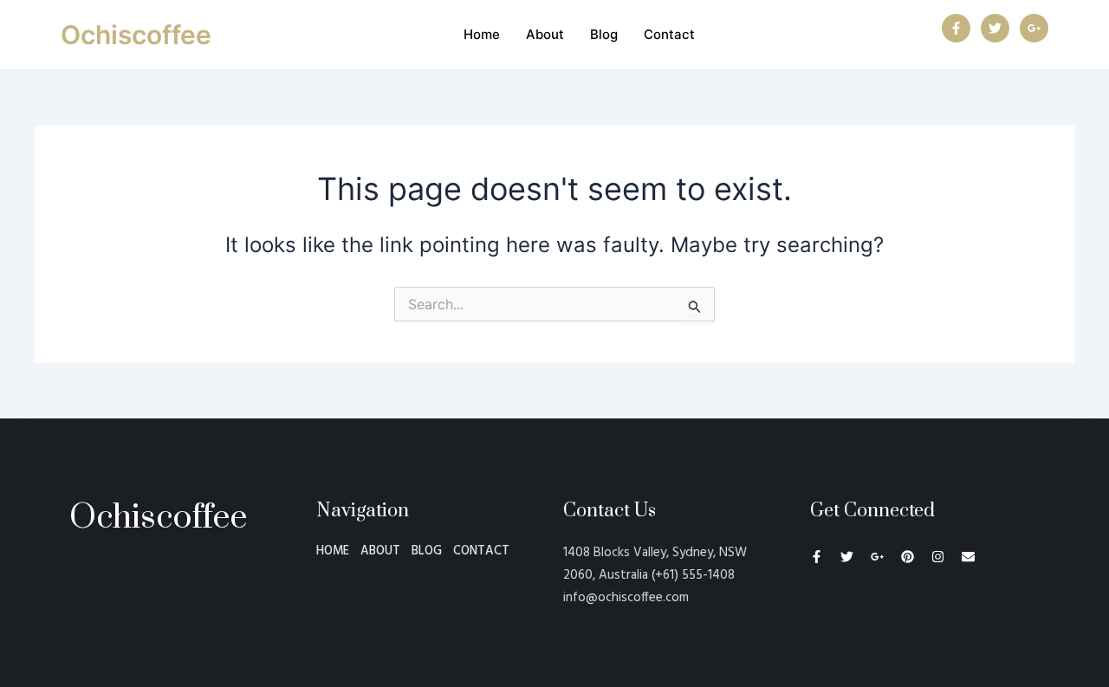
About (545, 34)
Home (482, 34)
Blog (604, 34)
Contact (669, 34)
